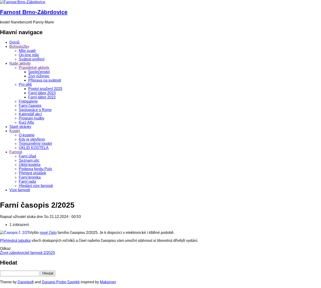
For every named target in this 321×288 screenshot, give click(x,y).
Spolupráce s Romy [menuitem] (35, 110)
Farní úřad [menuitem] (27, 156)
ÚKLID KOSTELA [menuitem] (34, 148)
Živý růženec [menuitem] (39, 76)
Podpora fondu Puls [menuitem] (35, 169)
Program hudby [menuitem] (31, 118)
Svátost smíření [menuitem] (31, 59)
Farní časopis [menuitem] (30, 106)
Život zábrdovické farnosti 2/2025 (27, 253)
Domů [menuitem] (14, 42)
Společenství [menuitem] (39, 72)
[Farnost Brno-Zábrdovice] (22, 2)
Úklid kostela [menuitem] (29, 165)
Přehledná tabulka (15, 241)
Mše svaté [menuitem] (27, 51)
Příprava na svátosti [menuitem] (44, 80)
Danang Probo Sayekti (61, 282)
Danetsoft (26, 282)
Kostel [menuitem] (14, 131)
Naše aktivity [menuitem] (20, 63)
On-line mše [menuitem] (29, 55)
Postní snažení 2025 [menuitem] (45, 89)
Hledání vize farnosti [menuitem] (36, 186)
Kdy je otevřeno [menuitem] (32, 139)
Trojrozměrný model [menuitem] (35, 144)
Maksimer (108, 282)
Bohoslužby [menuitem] (19, 47)
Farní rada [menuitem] (27, 181)
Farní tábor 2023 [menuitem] (42, 93)
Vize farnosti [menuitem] (19, 190)
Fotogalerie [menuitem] (28, 101)
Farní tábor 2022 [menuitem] (42, 97)
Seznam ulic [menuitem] (29, 160)
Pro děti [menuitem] (25, 84)
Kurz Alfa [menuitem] (26, 122)
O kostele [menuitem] (27, 135)
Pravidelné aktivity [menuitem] (34, 68)
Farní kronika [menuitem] (30, 177)
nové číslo (48, 233)
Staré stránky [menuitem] (20, 127)
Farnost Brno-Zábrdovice (33, 12)
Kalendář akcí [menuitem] (30, 114)
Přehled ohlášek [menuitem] (32, 173)
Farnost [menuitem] (15, 152)
